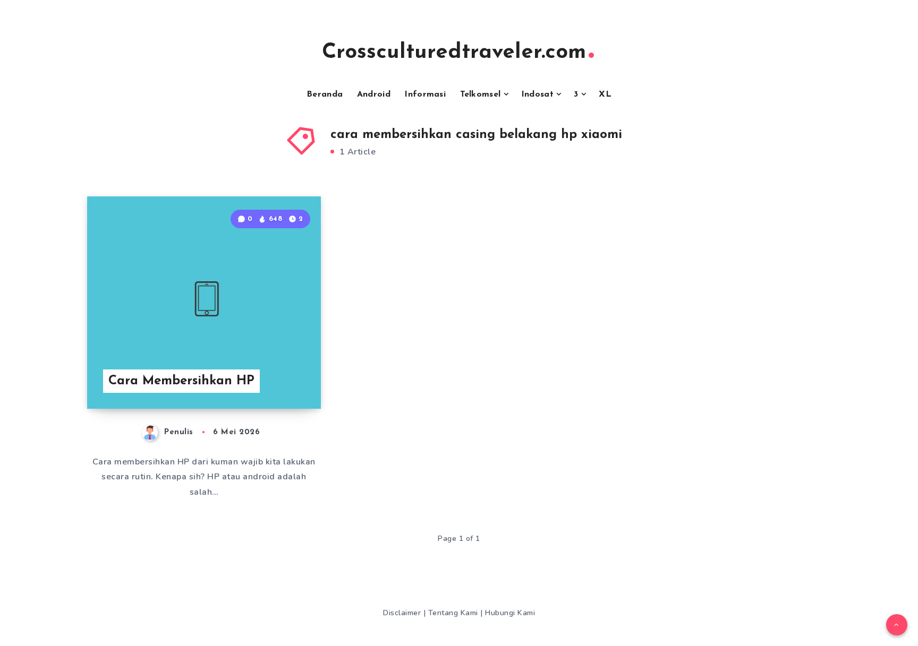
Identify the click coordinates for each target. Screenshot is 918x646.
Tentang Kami (454, 613)
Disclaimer (403, 613)
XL (605, 94)
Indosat (537, 94)
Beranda (325, 94)
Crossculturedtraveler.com (454, 52)
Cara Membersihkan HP (181, 381)
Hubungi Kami (510, 613)
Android (373, 94)
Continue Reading (269, 377)
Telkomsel (480, 94)
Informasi (425, 94)
